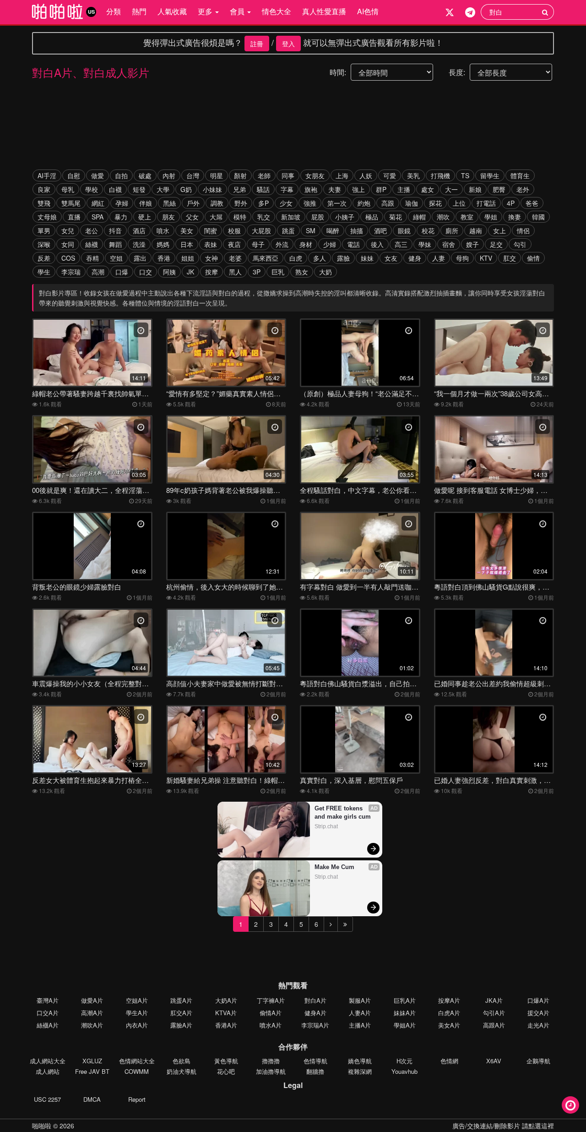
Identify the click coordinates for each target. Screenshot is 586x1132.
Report (137, 1099)
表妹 (210, 244)
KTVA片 (226, 1012)
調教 (217, 203)
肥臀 (499, 189)
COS (68, 257)
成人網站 (48, 1071)
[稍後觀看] (570, 1105)
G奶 (186, 189)
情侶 (523, 230)
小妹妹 (212, 189)
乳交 (263, 216)
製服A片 (360, 1000)
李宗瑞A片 (315, 1025)
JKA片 (494, 1000)
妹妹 (367, 257)
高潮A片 (92, 1012)
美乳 (413, 175)
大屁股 (261, 230)
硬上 (144, 216)
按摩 (211, 271)
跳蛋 (288, 230)
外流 (282, 244)
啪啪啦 (41, 1125)
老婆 (235, 257)
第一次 (337, 203)
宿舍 (448, 244)
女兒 (67, 230)
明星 (216, 175)
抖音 (115, 230)
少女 (286, 203)
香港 (163, 257)
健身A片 (315, 1012)
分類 (113, 11)
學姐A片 (405, 1025)
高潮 (98, 271)
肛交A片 (181, 1012)
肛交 (509, 257)
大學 (163, 189)
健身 (414, 257)
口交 (145, 271)
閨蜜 (210, 230)
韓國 (538, 216)
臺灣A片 (48, 1000)
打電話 (486, 203)
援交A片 (538, 1012)
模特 (239, 216)
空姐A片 (137, 1000)
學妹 (424, 244)
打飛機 (440, 175)
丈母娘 (47, 216)
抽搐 (356, 230)
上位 (459, 203)
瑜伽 (411, 203)
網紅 (98, 203)
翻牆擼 (315, 1071)
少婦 (329, 244)
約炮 (364, 203)
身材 (305, 244)
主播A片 (360, 1025)
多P (263, 203)
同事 (288, 175)
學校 (91, 189)
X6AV (493, 1060)
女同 (67, 244)
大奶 (325, 271)
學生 (44, 271)
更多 (206, 11)
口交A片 (48, 1012)
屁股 (317, 216)
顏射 (240, 175)
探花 (435, 203)
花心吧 (226, 1071)
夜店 (234, 244)
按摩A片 (449, 1000)
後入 (377, 244)
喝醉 (332, 230)
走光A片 (538, 1025)
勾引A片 (494, 1012)
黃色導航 (226, 1060)
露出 (140, 257)
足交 (496, 244)
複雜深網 (360, 1071)
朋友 (168, 216)
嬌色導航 (360, 1060)
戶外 (193, 203)
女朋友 (315, 175)
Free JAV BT (92, 1071)
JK (190, 271)
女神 (211, 257)
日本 (186, 244)
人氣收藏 (172, 11)
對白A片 (315, 1000)
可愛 (389, 175)
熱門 (139, 11)
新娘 (475, 189)
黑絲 (169, 203)
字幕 (287, 189)
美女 (186, 230)
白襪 (115, 189)
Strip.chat (326, 826)
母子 (258, 244)
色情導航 (315, 1060)
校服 (234, 230)
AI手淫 (47, 175)
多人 (319, 257)
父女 (192, 216)
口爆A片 (538, 1000)
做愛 (97, 175)
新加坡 (290, 216)
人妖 (365, 175)
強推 (310, 203)
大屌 (216, 216)
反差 (44, 257)
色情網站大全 (137, 1060)
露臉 (343, 257)
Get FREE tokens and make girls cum (343, 812)
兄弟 (239, 189)
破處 (145, 175)
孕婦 (121, 203)
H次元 (404, 1060)
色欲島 (181, 1060)
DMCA (92, 1099)
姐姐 (187, 257)
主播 (403, 189)
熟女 (301, 271)
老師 (264, 175)
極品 (371, 216)
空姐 (116, 257)
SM (310, 230)
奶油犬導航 (181, 1071)
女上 (499, 230)
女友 (391, 257)
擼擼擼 (271, 1060)
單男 (44, 230)
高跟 (387, 203)
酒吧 (380, 230)
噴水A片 (271, 1025)
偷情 (533, 257)
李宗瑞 (71, 271)
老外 (522, 189)
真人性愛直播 (324, 11)
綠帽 (419, 216)
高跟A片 (494, 1025)
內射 (169, 175)
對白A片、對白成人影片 (90, 72)
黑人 (235, 271)
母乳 (67, 189)
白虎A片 (449, 1012)
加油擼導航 (271, 1071)
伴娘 (145, 203)
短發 (139, 189)
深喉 (44, 244)
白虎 (295, 257)
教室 (467, 216)
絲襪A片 (48, 1025)
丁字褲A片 (271, 1000)
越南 (475, 230)
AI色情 (368, 11)
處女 (427, 189)
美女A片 (449, 1025)
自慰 (73, 175)
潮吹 (443, 216)
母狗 (462, 257)
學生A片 (137, 1012)
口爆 (121, 271)
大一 (451, 189)
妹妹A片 (405, 1012)
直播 (74, 216)
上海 (342, 175)
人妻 (438, 257)
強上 (358, 189)
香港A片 (226, 1025)
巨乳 (277, 271)
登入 (288, 43)
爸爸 (532, 203)
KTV (486, 257)
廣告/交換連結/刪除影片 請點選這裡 (503, 1125)
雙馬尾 (71, 203)
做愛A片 (92, 1000)
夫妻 (334, 189)
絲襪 (91, 244)
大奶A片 (226, 1000)
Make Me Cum (334, 867)
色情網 (449, 1060)
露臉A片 (181, 1025)
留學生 (489, 175)
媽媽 (163, 244)
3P (256, 271)
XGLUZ (92, 1060)
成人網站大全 (47, 1060)
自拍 (121, 175)
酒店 (139, 230)
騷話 (263, 189)
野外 (240, 203)
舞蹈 (115, 244)
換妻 (514, 216)
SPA (97, 216)
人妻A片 (360, 1012)
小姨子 (344, 216)
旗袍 (310, 189)
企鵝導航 (538, 1060)
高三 (401, 244)
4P (511, 203)
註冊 (256, 43)
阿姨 (169, 271)
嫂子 (472, 244)
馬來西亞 (265, 257)
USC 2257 (47, 1099)
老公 (91, 230)
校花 (428, 230)
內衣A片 (137, 1025)
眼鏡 (404, 230)
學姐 (490, 216)
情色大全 (276, 11)
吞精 (92, 257)
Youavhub (404, 1071)
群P (381, 189)
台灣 (192, 175)
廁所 (451, 230)
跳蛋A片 (181, 1000)
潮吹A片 (92, 1025)
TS (465, 175)
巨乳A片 (405, 1000)
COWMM (137, 1071)
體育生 (520, 175)
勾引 (520, 244)
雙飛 (44, 203)
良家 (44, 189)
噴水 (163, 230)
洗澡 (139, 244)
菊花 (395, 216)
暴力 (120, 216)
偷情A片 (271, 1012)
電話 (353, 244)
